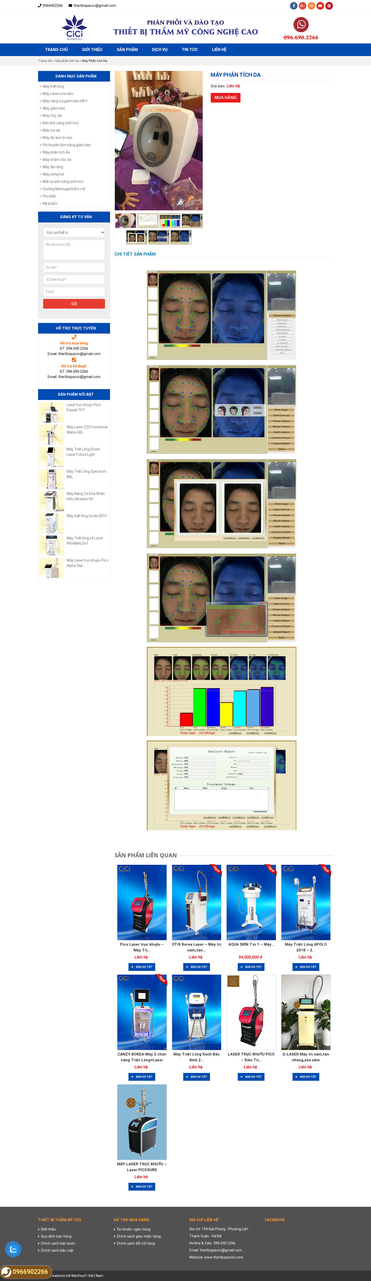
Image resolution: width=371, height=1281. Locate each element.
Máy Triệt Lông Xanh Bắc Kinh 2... (196, 1057)
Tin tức (190, 49)
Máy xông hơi (53, 174)
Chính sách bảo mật (57, 1250)
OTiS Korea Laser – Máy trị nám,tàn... (196, 947)
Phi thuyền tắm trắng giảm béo (67, 145)
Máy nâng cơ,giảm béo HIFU (65, 101)
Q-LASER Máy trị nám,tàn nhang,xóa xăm (305, 1057)
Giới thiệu (92, 49)
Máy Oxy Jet (52, 116)
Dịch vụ (160, 49)
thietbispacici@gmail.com (94, 6)
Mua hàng (226, 97)
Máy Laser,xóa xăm (58, 94)
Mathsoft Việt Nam (87, 1276)
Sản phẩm (127, 49)
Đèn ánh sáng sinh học (61, 123)
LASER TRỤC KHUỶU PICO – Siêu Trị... (251, 1057)
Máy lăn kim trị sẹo (57, 138)
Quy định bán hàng (56, 1236)
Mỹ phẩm (50, 204)
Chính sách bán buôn (58, 1243)
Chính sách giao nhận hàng (139, 1236)
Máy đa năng (53, 167)
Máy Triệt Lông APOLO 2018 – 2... (306, 947)
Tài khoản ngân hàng (133, 1229)
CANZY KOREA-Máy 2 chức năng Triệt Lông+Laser (142, 1057)
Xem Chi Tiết (144, 967)
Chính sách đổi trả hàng (136, 1243)
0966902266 (53, 6)
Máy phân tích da (67, 61)
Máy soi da (51, 130)
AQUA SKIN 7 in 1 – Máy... (251, 944)
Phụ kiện (49, 196)
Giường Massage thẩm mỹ (64, 189)
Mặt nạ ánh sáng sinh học (63, 182)
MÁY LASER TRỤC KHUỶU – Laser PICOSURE (142, 1167)
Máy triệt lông (53, 86)
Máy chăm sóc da (57, 160)
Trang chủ (56, 49)
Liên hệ (219, 49)
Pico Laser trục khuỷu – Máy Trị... (142, 947)
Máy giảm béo (54, 108)
